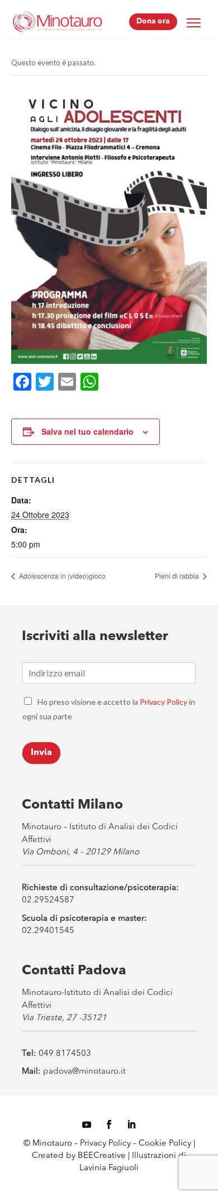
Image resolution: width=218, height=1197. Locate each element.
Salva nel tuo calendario (87, 431)
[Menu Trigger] (194, 22)
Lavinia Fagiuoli (109, 1168)
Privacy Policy (163, 701)
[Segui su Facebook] (109, 1124)
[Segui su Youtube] (87, 1124)
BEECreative (100, 1156)
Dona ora (153, 21)
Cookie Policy (166, 1144)
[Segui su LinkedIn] (131, 1124)
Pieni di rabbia (178, 575)
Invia (41, 752)
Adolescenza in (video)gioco (61, 575)
